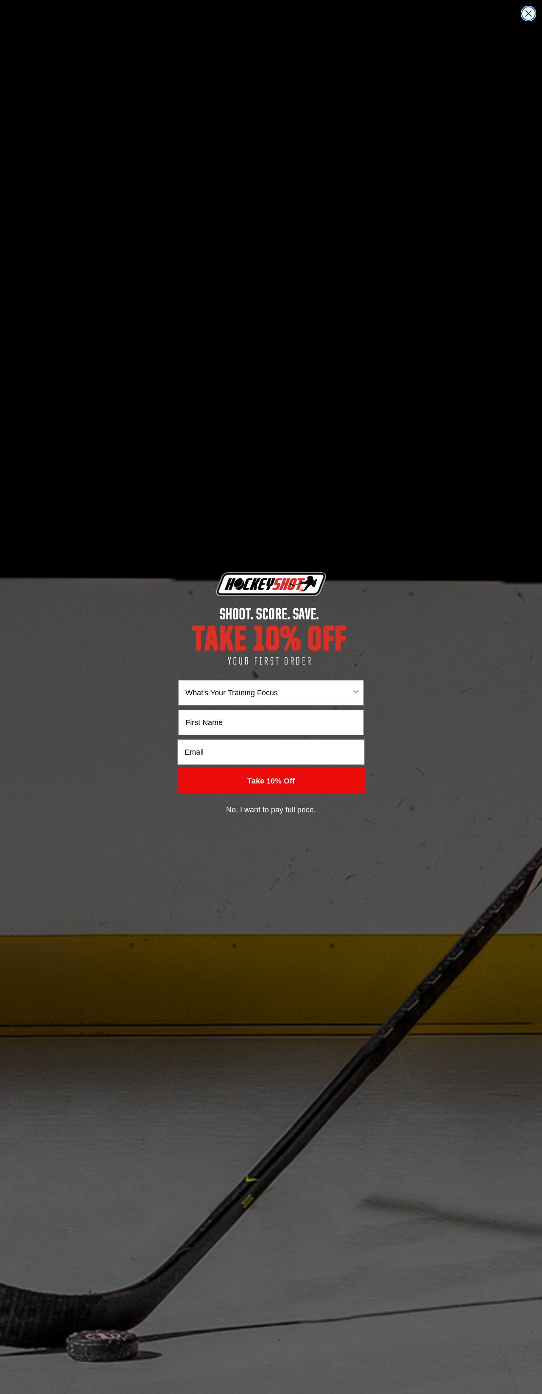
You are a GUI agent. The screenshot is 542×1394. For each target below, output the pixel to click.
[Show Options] (355, 692)
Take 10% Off (271, 781)
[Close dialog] (528, 13)
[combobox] (268, 692)
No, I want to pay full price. (271, 810)
